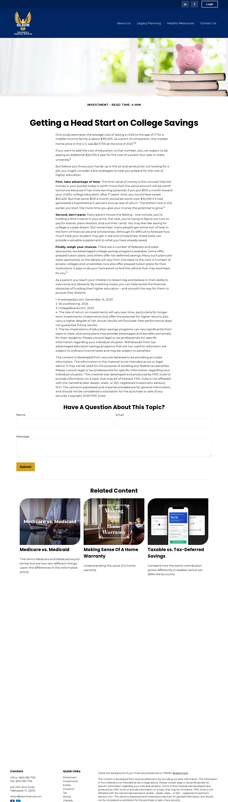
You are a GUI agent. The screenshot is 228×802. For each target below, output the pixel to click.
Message (22, 436)
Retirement (70, 777)
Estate (67, 785)
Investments (70, 781)
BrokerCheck (180, 773)
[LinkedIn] (185, 4)
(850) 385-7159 (27, 777)
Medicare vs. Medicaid (44, 550)
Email (120, 414)
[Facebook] (194, 4)
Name (20, 414)
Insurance (68, 788)
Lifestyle (68, 800)
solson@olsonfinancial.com (26, 796)
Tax (65, 792)
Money (67, 796)
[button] (124, 23)
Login (209, 4)
